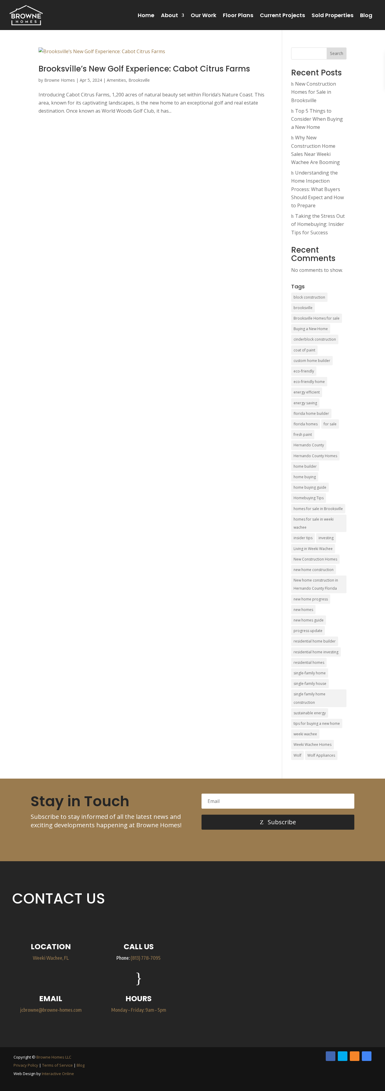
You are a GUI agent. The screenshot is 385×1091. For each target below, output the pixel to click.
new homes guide (309, 620)
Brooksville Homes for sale (317, 318)
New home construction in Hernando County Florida (316, 584)
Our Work (203, 15)
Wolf (297, 755)
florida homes (306, 424)
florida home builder (311, 413)
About (169, 15)
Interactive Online (58, 1073)
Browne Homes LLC (53, 1057)
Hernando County (309, 445)
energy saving (305, 403)
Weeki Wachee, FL (51, 958)
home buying (305, 476)
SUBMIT (336, 1013)
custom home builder (312, 360)
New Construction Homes (315, 559)
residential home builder (315, 641)
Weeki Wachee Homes (312, 744)
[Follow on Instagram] (354, 1056)
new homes (303, 609)
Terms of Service (57, 1065)
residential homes (309, 662)
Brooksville (139, 80)
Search (336, 53)
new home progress (311, 599)
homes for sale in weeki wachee (314, 523)
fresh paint (303, 434)
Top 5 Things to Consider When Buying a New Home (317, 119)
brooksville (303, 307)
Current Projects (282, 15)
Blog (366, 15)
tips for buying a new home (317, 723)
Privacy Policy (26, 1065)
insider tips (303, 537)
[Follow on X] (342, 1056)
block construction (309, 297)
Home (146, 15)
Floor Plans (238, 15)
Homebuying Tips (309, 497)
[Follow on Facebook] (330, 1056)
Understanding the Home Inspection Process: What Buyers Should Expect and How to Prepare (317, 189)
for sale (330, 424)
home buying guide (310, 487)
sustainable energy (310, 713)
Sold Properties (332, 15)
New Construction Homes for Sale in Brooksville (313, 92)
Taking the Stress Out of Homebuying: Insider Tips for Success (318, 224)
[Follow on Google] (366, 1056)
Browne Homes (59, 80)
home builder (305, 466)
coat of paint (304, 350)
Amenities (116, 80)
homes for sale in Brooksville (318, 508)
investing (326, 537)
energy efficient (307, 392)
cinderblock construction (315, 339)
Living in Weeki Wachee (313, 548)
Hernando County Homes (315, 455)
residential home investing (316, 652)
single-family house (310, 683)
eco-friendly (304, 371)
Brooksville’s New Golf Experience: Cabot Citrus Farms (144, 68)
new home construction (314, 569)
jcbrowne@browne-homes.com (51, 1010)
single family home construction (309, 698)
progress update (308, 630)
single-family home (310, 673)
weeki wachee (305, 734)
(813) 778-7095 (146, 958)
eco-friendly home (309, 381)
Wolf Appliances (321, 755)
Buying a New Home (311, 328)
